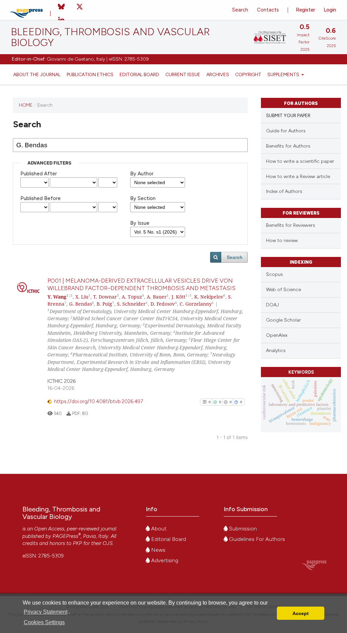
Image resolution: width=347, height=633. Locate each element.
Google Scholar (283, 320)
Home (26, 105)
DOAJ (272, 305)
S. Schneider (131, 304)
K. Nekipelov (208, 296)
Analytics (276, 350)
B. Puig (104, 304)
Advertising (164, 560)
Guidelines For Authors (256, 539)
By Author (142, 174)
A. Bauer (157, 296)
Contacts (268, 10)
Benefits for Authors (288, 146)
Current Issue (182, 74)
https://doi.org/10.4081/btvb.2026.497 (98, 401)
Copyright (248, 74)
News (157, 550)
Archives (217, 74)
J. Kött (178, 296)
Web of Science (283, 289)
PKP (77, 543)
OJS (108, 543)
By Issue (139, 223)
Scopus (274, 274)
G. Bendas (80, 304)
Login (330, 10)
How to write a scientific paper (300, 161)
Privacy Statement (45, 612)
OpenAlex (276, 335)
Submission (242, 528)
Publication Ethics (90, 74)
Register (305, 10)
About (158, 528)
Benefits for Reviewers (290, 225)
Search (240, 10)
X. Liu (81, 296)
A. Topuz (132, 296)
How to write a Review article (298, 176)
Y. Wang (56, 296)
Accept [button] (300, 613)
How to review (282, 240)
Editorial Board (139, 74)
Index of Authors (284, 191)
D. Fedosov (162, 304)
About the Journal (37, 74)
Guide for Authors (286, 131)
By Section (143, 198)
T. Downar (105, 296)
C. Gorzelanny (196, 304)
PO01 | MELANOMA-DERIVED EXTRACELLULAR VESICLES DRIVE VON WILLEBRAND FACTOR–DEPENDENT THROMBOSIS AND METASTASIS (141, 284)
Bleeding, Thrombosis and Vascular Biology (110, 37)
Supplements (283, 74)
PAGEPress (65, 536)
